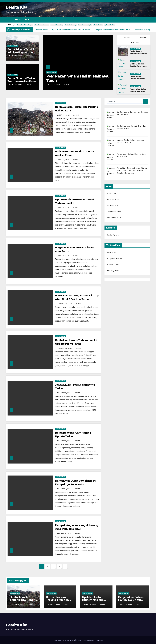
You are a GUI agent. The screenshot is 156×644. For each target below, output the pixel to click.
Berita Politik (98, 25)
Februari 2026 (113, 199)
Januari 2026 (113, 205)
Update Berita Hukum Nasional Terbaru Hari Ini (137, 78)
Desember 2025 (114, 211)
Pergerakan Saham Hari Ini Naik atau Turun (77, 78)
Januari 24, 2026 (64, 489)
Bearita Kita (16, 7)
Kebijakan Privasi (114, 258)
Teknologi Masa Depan (25, 25)
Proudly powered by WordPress (63, 640)
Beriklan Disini (113, 264)
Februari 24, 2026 (65, 304)
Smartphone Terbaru (42, 25)
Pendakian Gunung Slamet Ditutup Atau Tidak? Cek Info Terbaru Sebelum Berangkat (77, 299)
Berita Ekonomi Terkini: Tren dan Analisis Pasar (21, 80)
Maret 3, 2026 (54, 85)
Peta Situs (111, 252)
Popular (143, 37)
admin (28, 56)
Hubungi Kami (113, 270)
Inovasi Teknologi (57, 25)
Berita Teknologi (70, 25)
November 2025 (114, 217)
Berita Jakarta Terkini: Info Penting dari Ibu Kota (20, 52)
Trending (134, 42)
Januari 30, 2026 (64, 393)
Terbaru (126, 37)
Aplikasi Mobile (109, 25)
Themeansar (99, 640)
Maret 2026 (112, 193)
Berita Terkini (22, 20)
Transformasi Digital (85, 25)
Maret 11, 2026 (15, 85)
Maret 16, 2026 (16, 56)
